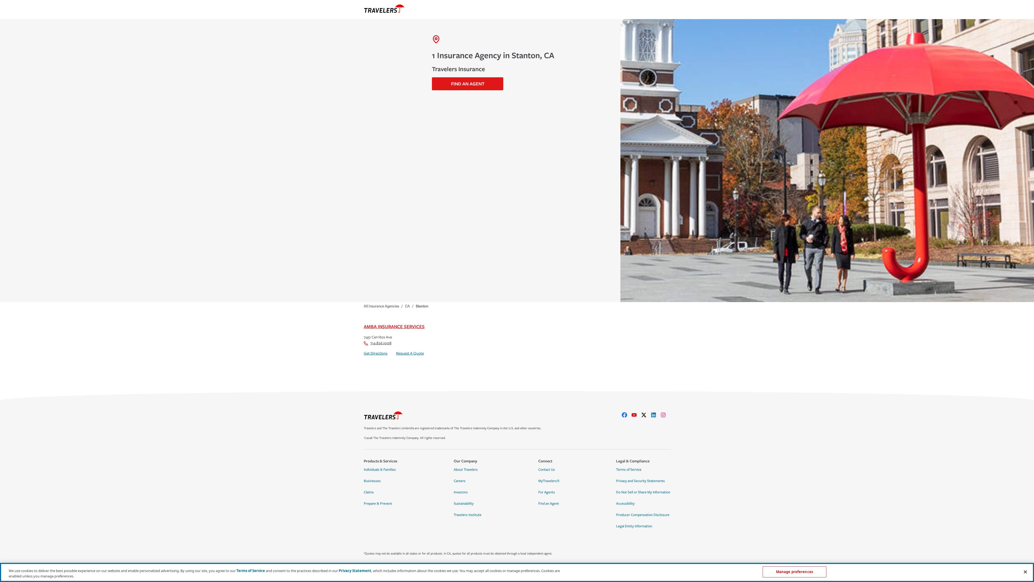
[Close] (1025, 572)
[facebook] (626, 415)
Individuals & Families (380, 469)
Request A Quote (410, 353)
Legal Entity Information (634, 526)
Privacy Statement (355, 570)
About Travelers (466, 469)
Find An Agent (467, 84)
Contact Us (546, 469)
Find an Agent (548, 503)
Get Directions (375, 353)
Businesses (372, 481)
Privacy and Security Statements (640, 481)
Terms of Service (628, 469)
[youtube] (636, 415)
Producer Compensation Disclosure (642, 515)
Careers (460, 481)
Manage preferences (794, 571)
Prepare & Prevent (378, 503)
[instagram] (665, 415)
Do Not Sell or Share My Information (643, 492)
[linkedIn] (656, 415)
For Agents (546, 492)
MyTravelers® (549, 481)
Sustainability (464, 503)
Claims (369, 492)
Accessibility (625, 503)
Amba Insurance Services (394, 326)
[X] (646, 415)
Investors (461, 492)
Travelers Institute (467, 515)
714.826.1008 (381, 343)
